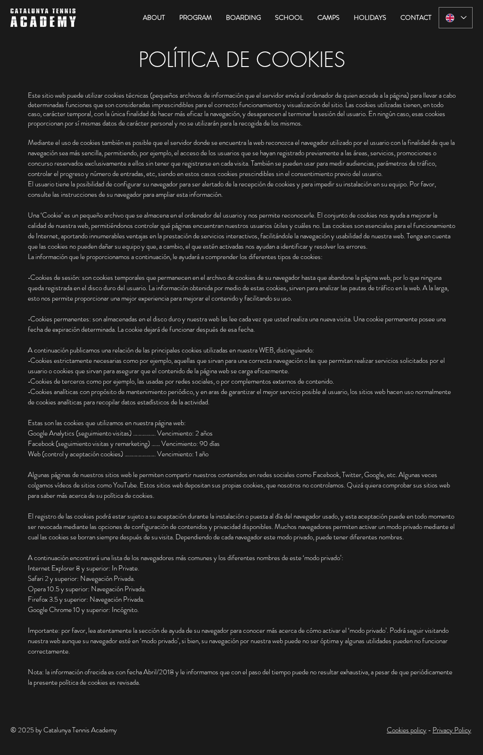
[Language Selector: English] (456, 17)
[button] (154, 18)
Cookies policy (406, 730)
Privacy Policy (452, 730)
